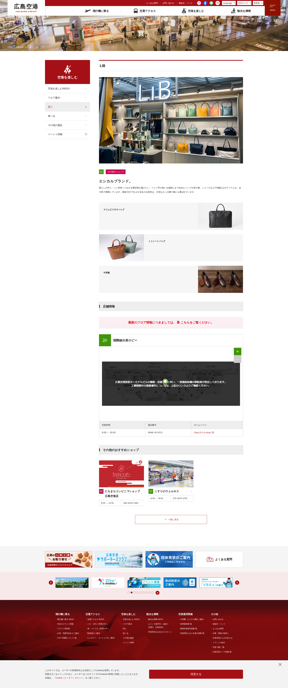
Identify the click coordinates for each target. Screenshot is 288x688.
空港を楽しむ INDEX (131, 619)
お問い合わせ (168, 3)
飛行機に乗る (101, 10)
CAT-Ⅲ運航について (65, 638)
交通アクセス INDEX (95, 619)
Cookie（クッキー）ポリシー (69, 677)
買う (31, 47)
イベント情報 (55, 134)
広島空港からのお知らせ (222, 638)
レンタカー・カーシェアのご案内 (100, 638)
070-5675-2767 (180, 498)
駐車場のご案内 (93, 633)
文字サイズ (243, 3)
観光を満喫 (244, 10)
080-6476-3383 (130, 503)
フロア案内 (54, 97)
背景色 (257, 3)
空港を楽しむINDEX (59, 88)
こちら (185, 322)
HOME (10, 47)
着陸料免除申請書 (187, 628)
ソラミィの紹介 (219, 642)
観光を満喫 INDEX (155, 619)
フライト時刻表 (63, 628)
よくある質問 (152, 3)
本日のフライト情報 (65, 624)
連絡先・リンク (185, 3)
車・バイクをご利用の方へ (98, 628)
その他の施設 (55, 125)
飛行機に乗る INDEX (65, 619)
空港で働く (217, 647)
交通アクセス (148, 10)
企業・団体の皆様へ (221, 633)
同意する (196, 674)
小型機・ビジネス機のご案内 (192, 619)
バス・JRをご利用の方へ (97, 624)
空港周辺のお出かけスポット (160, 632)
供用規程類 (184, 624)
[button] (128, 592)
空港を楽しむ (196, 10)
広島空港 (26, 8)
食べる (51, 115)
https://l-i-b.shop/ (202, 432)
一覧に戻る (173, 519)
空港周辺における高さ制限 (191, 633)
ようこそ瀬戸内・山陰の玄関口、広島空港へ (158, 625)
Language (227, 3)
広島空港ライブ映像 (221, 652)
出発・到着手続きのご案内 (68, 633)
